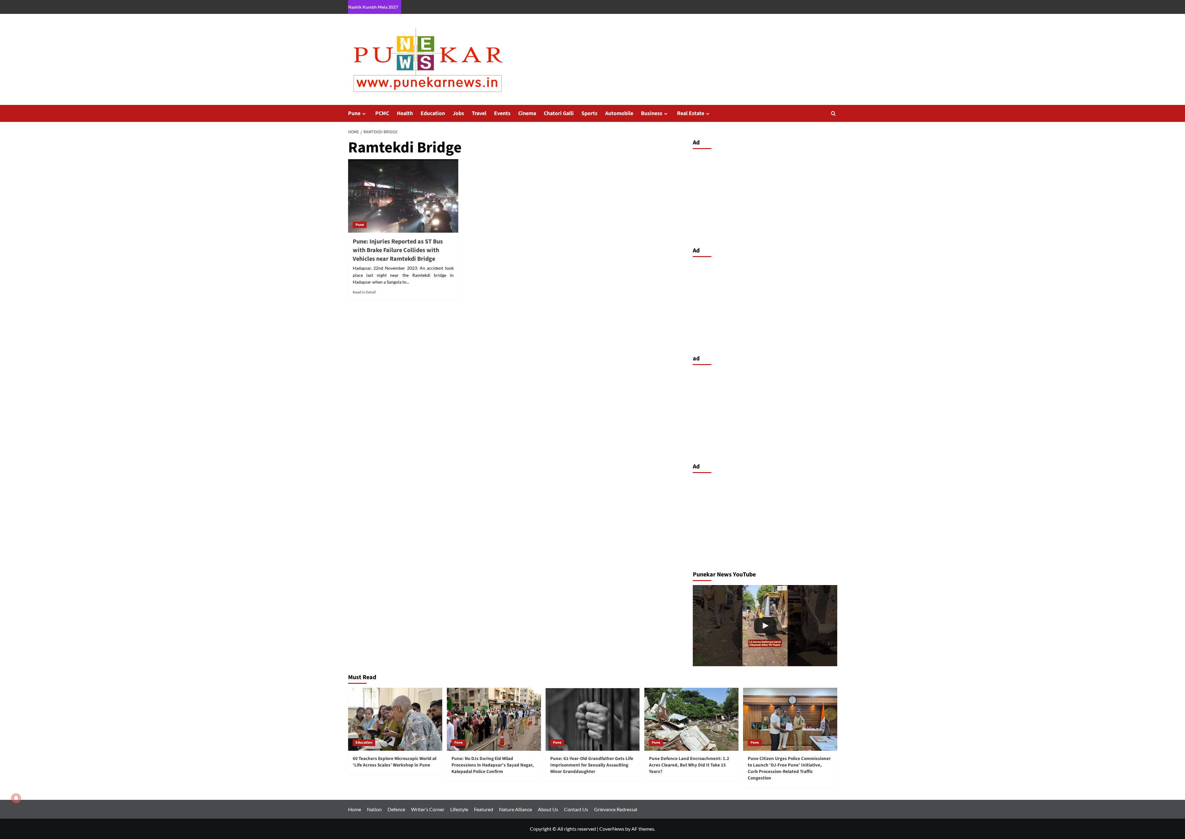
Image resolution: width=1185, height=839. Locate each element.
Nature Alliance (515, 809)
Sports (589, 113)
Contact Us (576, 809)
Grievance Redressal (615, 809)
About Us (548, 809)
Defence (396, 809)
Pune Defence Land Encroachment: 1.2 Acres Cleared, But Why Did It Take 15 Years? (689, 765)
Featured (483, 809)
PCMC (382, 113)
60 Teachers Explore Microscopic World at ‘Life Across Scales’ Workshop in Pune (395, 761)
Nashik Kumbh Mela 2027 (373, 7)
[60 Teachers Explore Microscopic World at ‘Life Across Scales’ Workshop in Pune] (395, 719)
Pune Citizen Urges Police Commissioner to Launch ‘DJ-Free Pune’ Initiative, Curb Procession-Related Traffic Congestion (789, 768)
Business (651, 113)
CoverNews (611, 829)
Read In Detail (364, 292)
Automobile (619, 113)
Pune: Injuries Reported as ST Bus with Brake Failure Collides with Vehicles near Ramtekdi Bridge (398, 250)
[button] (833, 113)
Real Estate (690, 113)
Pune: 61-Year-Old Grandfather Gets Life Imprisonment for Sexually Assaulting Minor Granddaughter (591, 765)
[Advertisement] (765, 196)
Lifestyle (459, 809)
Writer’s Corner (427, 809)
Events (502, 113)
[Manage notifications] (16, 798)
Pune (354, 113)
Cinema (527, 113)
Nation (374, 809)
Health (405, 113)
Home (354, 809)
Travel (479, 113)
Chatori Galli (559, 113)
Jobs (458, 113)
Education (433, 113)
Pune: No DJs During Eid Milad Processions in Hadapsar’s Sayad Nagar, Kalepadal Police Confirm (492, 765)
